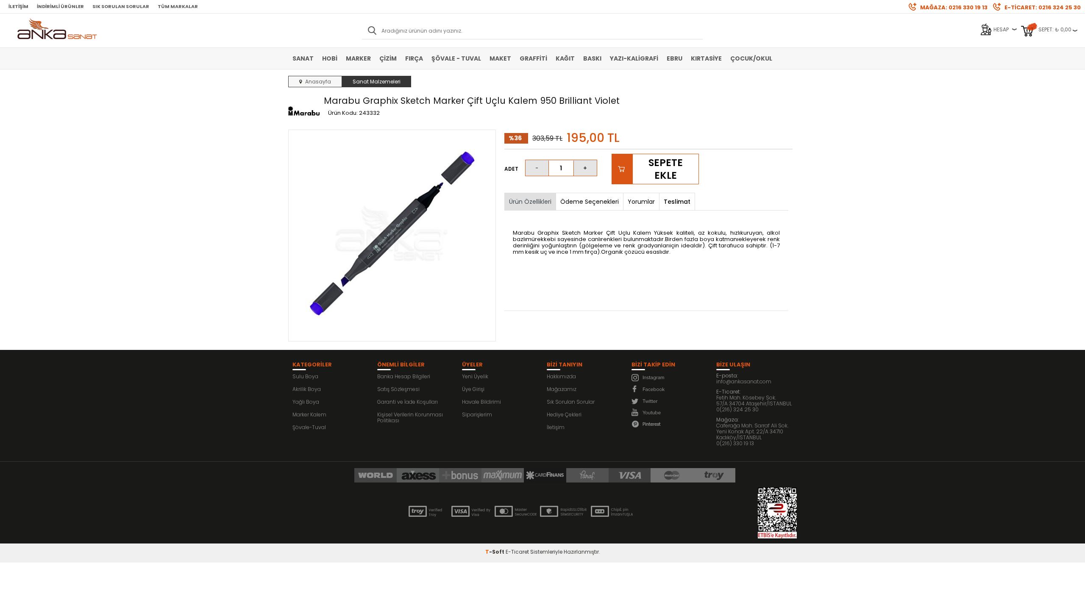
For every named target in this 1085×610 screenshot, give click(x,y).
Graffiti (533, 58)
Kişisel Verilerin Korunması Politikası (410, 417)
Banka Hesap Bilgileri (403, 376)
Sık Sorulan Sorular (120, 6)
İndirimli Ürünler (60, 6)
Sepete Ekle (665, 169)
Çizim (388, 58)
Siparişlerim (477, 414)
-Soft (495, 551)
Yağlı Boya (305, 401)
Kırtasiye (706, 58)
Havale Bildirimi (481, 401)
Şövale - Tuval (456, 58)
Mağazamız (561, 389)
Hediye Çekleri (564, 414)
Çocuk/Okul (751, 58)
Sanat (303, 58)
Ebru (674, 58)
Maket (500, 58)
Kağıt (565, 58)
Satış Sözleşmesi (398, 389)
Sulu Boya (305, 376)
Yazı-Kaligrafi (634, 58)
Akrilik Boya (306, 389)
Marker (358, 58)
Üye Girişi (473, 389)
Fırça (414, 58)
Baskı (592, 58)
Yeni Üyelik (475, 376)
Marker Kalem (309, 414)
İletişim (18, 6)
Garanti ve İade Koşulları (407, 401)
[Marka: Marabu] (304, 111)
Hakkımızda (561, 376)
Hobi (329, 58)
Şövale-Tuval (309, 427)
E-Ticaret (517, 551)
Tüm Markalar (178, 6)
